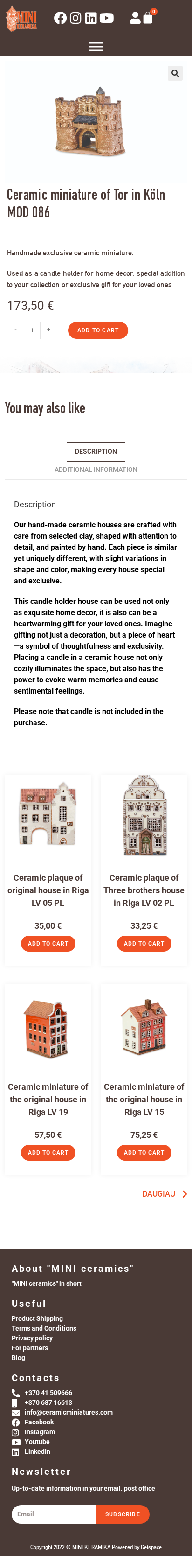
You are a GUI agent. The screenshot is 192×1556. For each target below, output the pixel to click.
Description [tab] (96, 452)
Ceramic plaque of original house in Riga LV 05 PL (48, 890)
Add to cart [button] (48, 943)
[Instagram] (75, 18)
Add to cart (98, 330)
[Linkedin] (91, 18)
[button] (175, 73)
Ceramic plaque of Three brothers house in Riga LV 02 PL (144, 890)
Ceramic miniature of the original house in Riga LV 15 (144, 1099)
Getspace (151, 1547)
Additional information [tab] (96, 470)
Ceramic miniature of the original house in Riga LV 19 (48, 1099)
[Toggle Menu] (96, 46)
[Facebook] (60, 18)
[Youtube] (106, 18)
